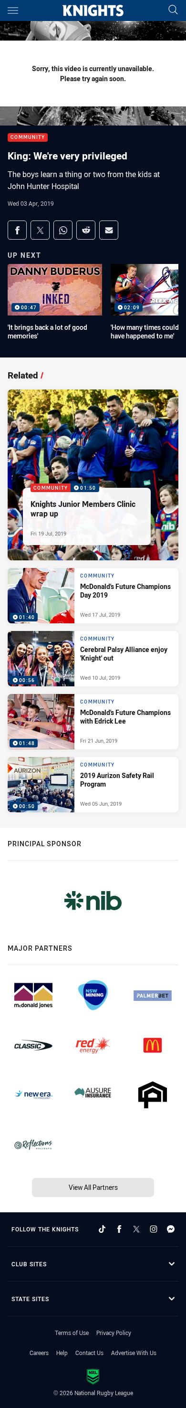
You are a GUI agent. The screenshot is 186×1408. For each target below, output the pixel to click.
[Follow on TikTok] (102, 1229)
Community (27, 138)
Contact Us (89, 1352)
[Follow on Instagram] (153, 1229)
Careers (39, 1352)
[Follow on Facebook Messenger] (171, 1229)
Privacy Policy (113, 1332)
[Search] (173, 10)
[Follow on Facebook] (119, 1229)
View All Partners (93, 1187)
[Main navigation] (13, 10)
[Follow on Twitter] (136, 1229)
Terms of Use (72, 1332)
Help (62, 1352)
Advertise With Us (133, 1352)
